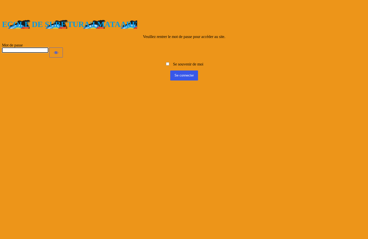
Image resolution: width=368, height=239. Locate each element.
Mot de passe (12, 45)
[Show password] (56, 53)
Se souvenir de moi (186, 64)
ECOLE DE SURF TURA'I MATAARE (69, 24)
